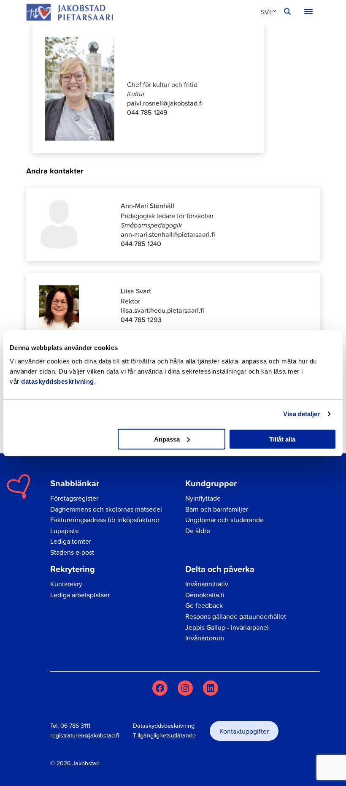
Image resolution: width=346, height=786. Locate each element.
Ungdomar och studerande (224, 519)
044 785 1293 (141, 319)
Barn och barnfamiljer (216, 509)
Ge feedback (204, 605)
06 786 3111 (75, 725)
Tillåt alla (282, 438)
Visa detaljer (301, 413)
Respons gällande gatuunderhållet (235, 616)
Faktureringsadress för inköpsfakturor (104, 519)
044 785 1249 (147, 112)
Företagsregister (74, 498)
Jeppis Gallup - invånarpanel (227, 627)
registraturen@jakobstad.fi (84, 735)
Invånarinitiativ (206, 583)
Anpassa (167, 438)
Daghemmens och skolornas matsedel (106, 509)
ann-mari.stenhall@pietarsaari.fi (168, 234)
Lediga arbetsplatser (80, 594)
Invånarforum (204, 637)
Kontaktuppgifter (244, 731)
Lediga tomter (70, 541)
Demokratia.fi (204, 594)
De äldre (197, 530)
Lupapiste (64, 530)
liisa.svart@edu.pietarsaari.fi (162, 310)
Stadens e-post (72, 552)
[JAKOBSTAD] (69, 12)
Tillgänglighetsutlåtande (164, 735)
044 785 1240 (141, 243)
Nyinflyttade (203, 498)
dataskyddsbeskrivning (57, 381)
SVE (267, 11)
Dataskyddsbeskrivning (164, 725)
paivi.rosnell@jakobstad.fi (165, 103)
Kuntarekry (66, 583)
